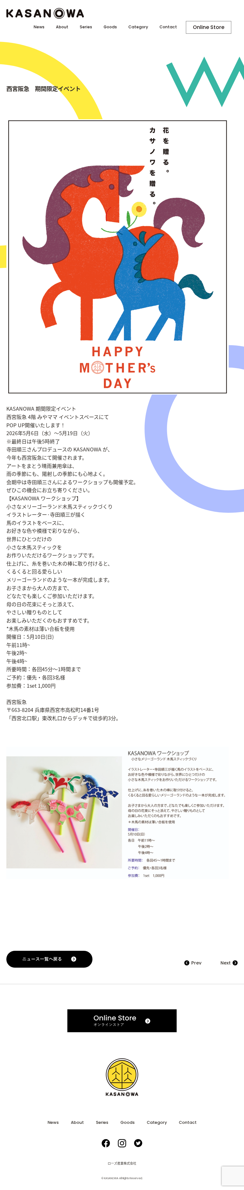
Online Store (208, 27)
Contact (168, 27)
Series (86, 27)
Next (225, 963)
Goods (110, 27)
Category (138, 27)
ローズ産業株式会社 (122, 1163)
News (39, 27)
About (62, 27)
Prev (196, 963)
